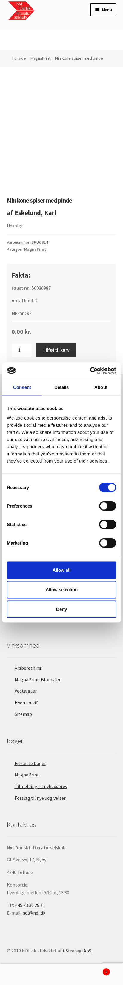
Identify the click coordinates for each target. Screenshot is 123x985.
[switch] (107, 506)
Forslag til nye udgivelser (40, 798)
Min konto (20, 975)
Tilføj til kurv (56, 350)
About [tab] (100, 387)
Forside (19, 58)
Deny (61, 609)
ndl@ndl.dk (33, 913)
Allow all (61, 569)
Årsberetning (28, 668)
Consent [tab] (22, 387)
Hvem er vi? (26, 702)
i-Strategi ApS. (77, 951)
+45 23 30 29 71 (30, 905)
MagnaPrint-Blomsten (38, 679)
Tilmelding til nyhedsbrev (41, 786)
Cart (94, 969)
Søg (61, 975)
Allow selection (62, 589)
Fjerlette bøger (30, 763)
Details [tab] (61, 387)
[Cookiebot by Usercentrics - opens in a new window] (90, 370)
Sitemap (23, 714)
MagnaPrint (40, 58)
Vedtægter (26, 691)
